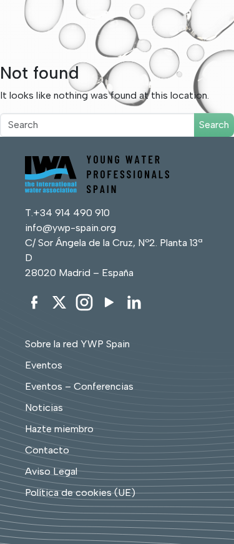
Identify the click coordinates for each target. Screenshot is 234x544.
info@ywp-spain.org (70, 228)
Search (214, 125)
